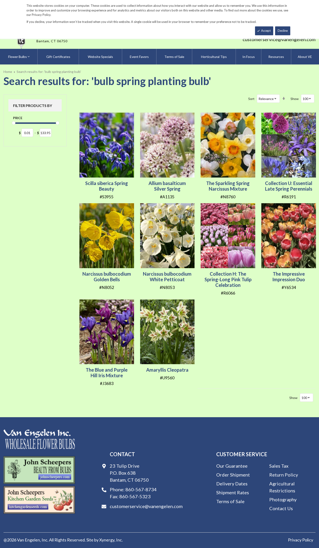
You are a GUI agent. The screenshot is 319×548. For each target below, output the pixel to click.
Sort (251, 99)
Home (8, 72)
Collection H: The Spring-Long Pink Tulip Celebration (228, 279)
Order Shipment (233, 474)
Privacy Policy (300, 539)
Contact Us (281, 508)
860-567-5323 (135, 496)
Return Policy (283, 474)
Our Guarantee (232, 466)
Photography (283, 499)
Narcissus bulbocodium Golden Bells (106, 276)
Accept (266, 30)
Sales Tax (278, 466)
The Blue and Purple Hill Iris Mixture (107, 372)
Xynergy (106, 539)
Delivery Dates (232, 483)
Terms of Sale (230, 501)
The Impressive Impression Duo (288, 276)
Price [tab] (17, 118)
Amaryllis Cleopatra (167, 370)
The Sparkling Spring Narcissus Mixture (228, 186)
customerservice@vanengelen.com (279, 39)
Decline (283, 30)
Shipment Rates (232, 492)
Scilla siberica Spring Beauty (106, 186)
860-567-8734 (141, 489)
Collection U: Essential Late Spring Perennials (288, 186)
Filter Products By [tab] (32, 105)
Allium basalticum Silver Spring (167, 186)
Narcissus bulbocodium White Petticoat (167, 276)
